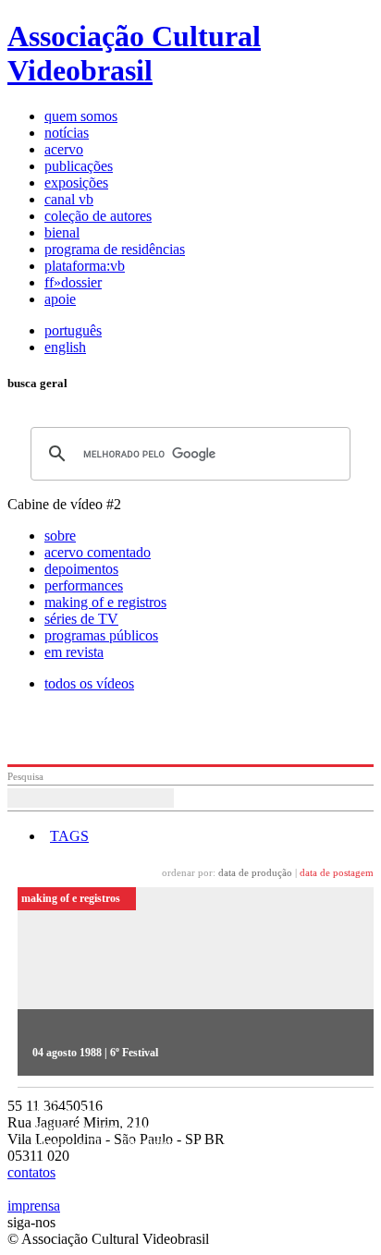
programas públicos (101, 635)
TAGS (69, 836)
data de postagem (337, 872)
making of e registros (105, 602)
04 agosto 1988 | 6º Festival (95, 1052)
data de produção (255, 872)
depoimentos (81, 569)
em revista (74, 652)
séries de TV (81, 619)
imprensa (33, 1205)
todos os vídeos (89, 683)
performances (83, 585)
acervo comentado (97, 552)
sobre (60, 535)
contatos (31, 1172)
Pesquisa (25, 776)
